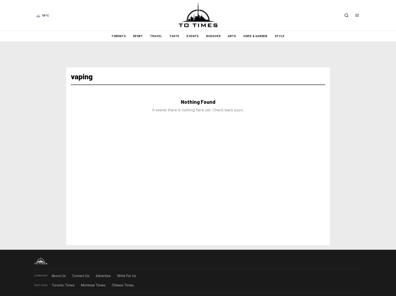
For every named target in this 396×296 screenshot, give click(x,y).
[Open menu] (357, 15)
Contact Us (80, 276)
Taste (174, 36)
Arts (232, 36)
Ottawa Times (123, 285)
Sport (138, 36)
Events (192, 36)
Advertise (103, 276)
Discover (213, 36)
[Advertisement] (198, 54)
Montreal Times (93, 285)
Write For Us (126, 276)
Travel (156, 36)
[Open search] (346, 15)
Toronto (118, 36)
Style (280, 36)
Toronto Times (63, 285)
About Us (59, 276)
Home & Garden (255, 36)
